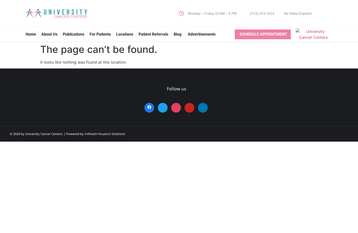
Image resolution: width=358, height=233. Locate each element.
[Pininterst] (189, 108)
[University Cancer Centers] (313, 37)
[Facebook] (149, 108)
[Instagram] (176, 108)
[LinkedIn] (203, 108)
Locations (124, 34)
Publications (73, 34)
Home (31, 34)
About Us (49, 34)
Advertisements (202, 34)
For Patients (100, 34)
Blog (178, 34)
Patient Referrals (153, 34)
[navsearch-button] (322, 13)
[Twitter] (163, 108)
